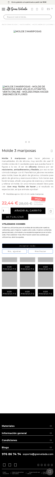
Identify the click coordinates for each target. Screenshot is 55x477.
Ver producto (9, 268)
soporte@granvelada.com (38, 454)
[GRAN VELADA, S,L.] (17, 9)
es (48, 9)
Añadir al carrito (28, 210)
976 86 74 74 (11, 454)
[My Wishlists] (32, 9)
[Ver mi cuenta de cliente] (37, 9)
